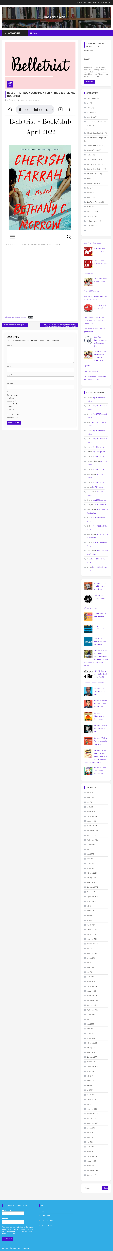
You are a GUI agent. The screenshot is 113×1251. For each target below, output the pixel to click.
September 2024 (92, 896)
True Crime (90, 226)
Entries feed (46, 1216)
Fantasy (89, 155)
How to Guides (92, 183)
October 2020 (91, 1118)
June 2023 (90, 967)
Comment (11, 345)
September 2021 (92, 1066)
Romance (90, 216)
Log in (44, 1211)
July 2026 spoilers (99, 447)
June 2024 (90, 911)
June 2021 (90, 1081)
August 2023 (91, 958)
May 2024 (90, 915)
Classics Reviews (93, 150)
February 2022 (92, 1043)
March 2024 (91, 925)
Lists (88, 193)
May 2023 (90, 972)
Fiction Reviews (92, 160)
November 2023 (92, 944)
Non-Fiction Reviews (94, 202)
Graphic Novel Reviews (95, 169)
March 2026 (91, 812)
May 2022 (90, 1029)
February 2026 (92, 816)
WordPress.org (47, 1225)
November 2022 (92, 1000)
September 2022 (92, 1010)
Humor (89, 188)
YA (88, 230)
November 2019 (92, 1170)
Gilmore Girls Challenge (95, 164)
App (88, 103)
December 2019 (92, 1166)
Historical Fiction (92, 174)
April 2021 (90, 1090)
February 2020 (92, 1156)
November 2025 (92, 830)
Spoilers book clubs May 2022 (15, 325)
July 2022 (90, 1019)
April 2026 (90, 807)
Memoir (89, 197)
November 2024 (92, 887)
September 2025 (92, 840)
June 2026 (90, 797)
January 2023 (91, 991)
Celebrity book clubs (32, 100)
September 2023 (92, 953)
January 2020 (91, 1161)
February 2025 (92, 873)
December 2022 (92, 996)
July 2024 (90, 906)
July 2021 (90, 1076)
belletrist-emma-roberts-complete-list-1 (16, 317)
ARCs (88, 108)
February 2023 (92, 986)
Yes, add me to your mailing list (13, 415)
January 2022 (91, 1048)
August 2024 (91, 901)
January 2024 (91, 934)
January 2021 (91, 1104)
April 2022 (90, 1033)
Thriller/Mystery (92, 221)
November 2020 (92, 1114)
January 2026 (91, 821)
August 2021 (91, 1071)
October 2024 (91, 892)
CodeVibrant (26, 1248)
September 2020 (92, 1123)
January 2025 (91, 878)
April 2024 (90, 920)
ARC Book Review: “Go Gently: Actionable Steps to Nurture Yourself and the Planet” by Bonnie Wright (59, 325)
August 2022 (91, 1015)
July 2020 (90, 1133)
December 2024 (92, 882)
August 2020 (91, 1128)
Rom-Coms (91, 211)
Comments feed (47, 1220)
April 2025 (90, 863)
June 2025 (90, 854)
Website (10, 383)
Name (9, 366)
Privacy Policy (81, 2)
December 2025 (92, 826)
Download (30, 317)
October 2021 (91, 1062)
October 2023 (91, 948)
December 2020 (92, 1109)
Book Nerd (12, 100)
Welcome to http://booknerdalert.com (99, 2)
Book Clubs (91, 117)
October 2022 (91, 1005)
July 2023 (90, 963)
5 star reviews (91, 98)
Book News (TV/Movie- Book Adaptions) (97, 123)
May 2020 (90, 1142)
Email (9, 375)
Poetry (89, 207)
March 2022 (91, 1038)
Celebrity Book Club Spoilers (96, 138)
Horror (89, 178)
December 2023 (92, 939)
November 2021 (92, 1057)
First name (88, 51)
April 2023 (90, 977)
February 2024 (92, 930)
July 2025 (90, 849)
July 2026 (90, 793)
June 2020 (90, 1137)
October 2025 (91, 835)
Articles (89, 112)
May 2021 (90, 1085)
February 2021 (92, 1099)
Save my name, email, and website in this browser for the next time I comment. (12, 402)
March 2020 (91, 1151)
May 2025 (90, 859)
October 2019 (91, 1175)
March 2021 (91, 1095)
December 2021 (92, 1052)
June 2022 (90, 1024)
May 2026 (90, 802)
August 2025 (91, 845)
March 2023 (91, 981)
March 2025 (91, 868)
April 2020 (90, 1147)
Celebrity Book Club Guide (95, 133)
